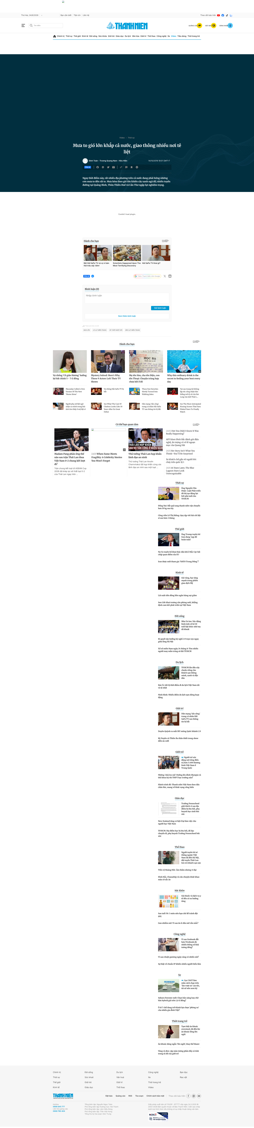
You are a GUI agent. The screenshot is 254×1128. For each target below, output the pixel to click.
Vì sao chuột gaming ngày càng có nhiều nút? (178, 957)
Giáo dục (120, 36)
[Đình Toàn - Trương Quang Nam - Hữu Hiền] (85, 161)
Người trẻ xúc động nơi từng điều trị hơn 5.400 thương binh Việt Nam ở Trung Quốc (190, 762)
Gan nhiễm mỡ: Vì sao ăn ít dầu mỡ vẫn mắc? (178, 923)
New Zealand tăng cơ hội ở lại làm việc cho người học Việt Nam (177, 822)
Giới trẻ (111, 36)
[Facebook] (222, 15)
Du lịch (128, 36)
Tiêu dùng (181, 36)
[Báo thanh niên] (127, 25)
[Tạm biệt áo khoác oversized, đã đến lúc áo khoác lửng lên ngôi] (168, 1031)
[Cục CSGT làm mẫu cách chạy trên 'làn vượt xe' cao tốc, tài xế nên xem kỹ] (168, 985)
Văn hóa (135, 36)
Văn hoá (120, 1077)
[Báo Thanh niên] (63, 1096)
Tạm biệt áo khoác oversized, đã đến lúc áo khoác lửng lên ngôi (190, 1030)
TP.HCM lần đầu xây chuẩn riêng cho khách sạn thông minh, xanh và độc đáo (190, 672)
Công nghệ (161, 36)
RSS (130, 1096)
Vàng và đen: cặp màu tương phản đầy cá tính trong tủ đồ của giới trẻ (178, 1052)
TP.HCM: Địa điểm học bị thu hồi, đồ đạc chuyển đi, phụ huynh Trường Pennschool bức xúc (179, 833)
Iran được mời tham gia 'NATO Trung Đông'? (178, 561)
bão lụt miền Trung (132, 330)
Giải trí (143, 36)
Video (173, 36)
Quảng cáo (120, 1096)
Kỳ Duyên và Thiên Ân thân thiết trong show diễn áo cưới (178, 739)
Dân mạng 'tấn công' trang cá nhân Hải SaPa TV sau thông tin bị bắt (190, 717)
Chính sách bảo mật (155, 1096)
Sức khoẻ (89, 1077)
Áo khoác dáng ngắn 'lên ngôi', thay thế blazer (178, 1044)
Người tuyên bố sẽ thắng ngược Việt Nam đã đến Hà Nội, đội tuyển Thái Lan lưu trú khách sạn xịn (191, 857)
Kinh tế (85, 36)
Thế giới (77, 36)
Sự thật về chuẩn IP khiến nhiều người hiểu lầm (179, 964)
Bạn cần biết (66, 15)
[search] (46, 25)
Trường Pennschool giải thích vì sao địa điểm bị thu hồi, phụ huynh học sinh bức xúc (190, 808)
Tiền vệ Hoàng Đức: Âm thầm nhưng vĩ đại (177, 870)
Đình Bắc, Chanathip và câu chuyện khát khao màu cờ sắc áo (178, 878)
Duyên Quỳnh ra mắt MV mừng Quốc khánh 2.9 (179, 731)
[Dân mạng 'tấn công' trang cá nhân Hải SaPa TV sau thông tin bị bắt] (168, 719)
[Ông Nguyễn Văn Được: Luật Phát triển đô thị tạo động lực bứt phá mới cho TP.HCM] (168, 493)
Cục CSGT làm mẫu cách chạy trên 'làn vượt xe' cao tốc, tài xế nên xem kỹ (190, 984)
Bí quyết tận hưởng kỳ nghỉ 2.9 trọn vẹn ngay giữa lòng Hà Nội (178, 640)
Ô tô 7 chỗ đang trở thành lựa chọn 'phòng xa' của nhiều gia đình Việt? (178, 1008)
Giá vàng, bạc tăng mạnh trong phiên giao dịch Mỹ (189, 580)
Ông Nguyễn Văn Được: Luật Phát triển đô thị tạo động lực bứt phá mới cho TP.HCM (191, 493)
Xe (168, 36)
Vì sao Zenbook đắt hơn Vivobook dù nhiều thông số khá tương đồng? (190, 943)
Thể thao (151, 36)
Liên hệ (86, 15)
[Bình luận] (126, 167)
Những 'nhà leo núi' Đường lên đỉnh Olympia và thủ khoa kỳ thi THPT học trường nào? (179, 776)
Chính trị (61, 36)
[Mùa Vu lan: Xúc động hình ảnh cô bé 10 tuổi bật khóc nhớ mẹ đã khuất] (168, 626)
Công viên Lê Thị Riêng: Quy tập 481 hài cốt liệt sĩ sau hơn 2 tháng (179, 516)
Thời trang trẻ (194, 36)
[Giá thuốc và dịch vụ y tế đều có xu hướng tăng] (168, 901)
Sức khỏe (102, 36)
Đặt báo (109, 1096)
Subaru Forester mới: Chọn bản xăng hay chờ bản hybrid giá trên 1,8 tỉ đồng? (178, 999)
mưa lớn (87, 330)
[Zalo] (231, 15)
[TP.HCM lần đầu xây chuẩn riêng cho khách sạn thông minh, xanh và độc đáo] (168, 672)
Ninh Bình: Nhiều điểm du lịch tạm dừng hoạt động (178, 696)
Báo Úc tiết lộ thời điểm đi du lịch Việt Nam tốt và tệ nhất (178, 686)
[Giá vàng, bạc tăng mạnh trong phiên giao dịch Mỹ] (168, 583)
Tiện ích (77, 15)
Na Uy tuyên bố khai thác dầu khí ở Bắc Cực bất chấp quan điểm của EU (179, 553)
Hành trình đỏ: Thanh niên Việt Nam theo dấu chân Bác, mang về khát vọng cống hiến (178, 785)
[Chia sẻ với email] (113, 167)
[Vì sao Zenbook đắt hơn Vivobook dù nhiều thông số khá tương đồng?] (168, 944)
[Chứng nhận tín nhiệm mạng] (158, 1116)
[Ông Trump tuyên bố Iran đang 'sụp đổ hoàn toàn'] (168, 539)
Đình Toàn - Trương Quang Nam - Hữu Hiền (108, 161)
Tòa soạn (139, 1096)
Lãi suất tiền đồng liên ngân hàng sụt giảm (177, 595)
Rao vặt (183, 1077)
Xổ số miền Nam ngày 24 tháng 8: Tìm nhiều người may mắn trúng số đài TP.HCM (178, 649)
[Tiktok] (227, 15)
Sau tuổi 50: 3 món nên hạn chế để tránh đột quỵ (178, 914)
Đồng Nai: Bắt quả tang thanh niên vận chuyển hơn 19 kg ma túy (179, 507)
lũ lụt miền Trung (99, 330)
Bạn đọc (184, 1072)
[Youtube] (218, 15)
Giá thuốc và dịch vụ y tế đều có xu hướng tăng (191, 898)
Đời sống (93, 36)
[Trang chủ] (54, 36)
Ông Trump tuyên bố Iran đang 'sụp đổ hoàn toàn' (190, 537)
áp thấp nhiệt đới (116, 330)
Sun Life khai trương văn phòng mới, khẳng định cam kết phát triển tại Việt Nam (178, 603)
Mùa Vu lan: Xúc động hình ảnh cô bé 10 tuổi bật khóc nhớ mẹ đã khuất (191, 625)
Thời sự (69, 36)
